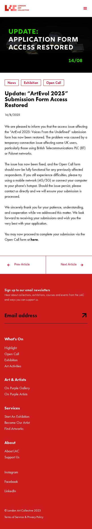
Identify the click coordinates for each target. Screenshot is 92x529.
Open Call (53, 83)
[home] (16, 8)
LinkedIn (10, 491)
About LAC (11, 451)
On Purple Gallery (17, 388)
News (12, 83)
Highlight (10, 348)
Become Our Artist (17, 422)
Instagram (11, 472)
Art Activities (12, 366)
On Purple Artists (15, 394)
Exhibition (31, 83)
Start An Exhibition (16, 416)
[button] (85, 8)
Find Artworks (13, 428)
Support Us (11, 457)
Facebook (11, 481)
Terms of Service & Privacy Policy (23, 517)
